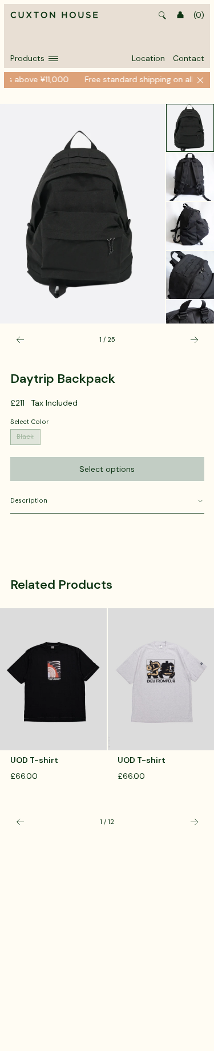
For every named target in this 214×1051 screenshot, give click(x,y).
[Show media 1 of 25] (190, 128)
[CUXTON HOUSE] (54, 15)
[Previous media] (20, 339)
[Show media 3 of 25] (190, 226)
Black (25, 436)
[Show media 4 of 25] (190, 275)
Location (148, 58)
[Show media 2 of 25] (190, 177)
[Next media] (194, 339)
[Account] (180, 15)
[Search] (163, 15)
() (198, 15)
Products (27, 58)
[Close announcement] (200, 80)
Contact (188, 58)
